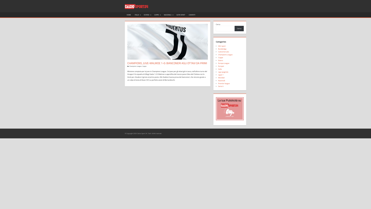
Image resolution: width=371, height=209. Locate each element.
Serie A (220, 86)
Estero (146, 15)
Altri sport (181, 15)
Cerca (218, 24)
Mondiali (221, 78)
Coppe (156, 15)
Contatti (192, 15)
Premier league (224, 83)
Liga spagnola (223, 72)
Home (129, 15)
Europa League (223, 63)
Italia (137, 15)
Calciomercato (223, 52)
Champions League (135, 66)
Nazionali (167, 15)
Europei (221, 66)
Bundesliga (222, 49)
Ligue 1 (221, 75)
